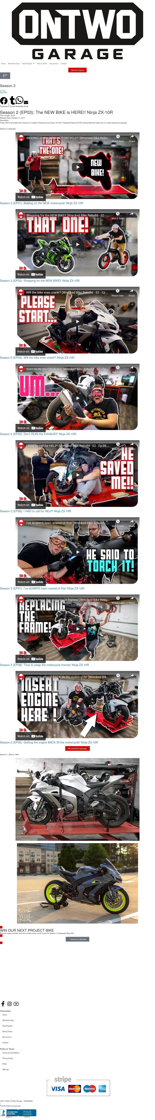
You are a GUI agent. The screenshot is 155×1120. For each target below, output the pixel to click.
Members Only (8, 1020)
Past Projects (7, 1026)
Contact (5, 1042)
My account (6, 1037)
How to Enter (7, 1031)
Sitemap (5, 1069)
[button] (28, 63)
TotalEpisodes (3, 91)
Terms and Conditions (10, 1052)
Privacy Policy (7, 1058)
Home (4, 1015)
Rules (4, 1064)
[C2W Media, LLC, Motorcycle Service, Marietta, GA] (18, 1113)
